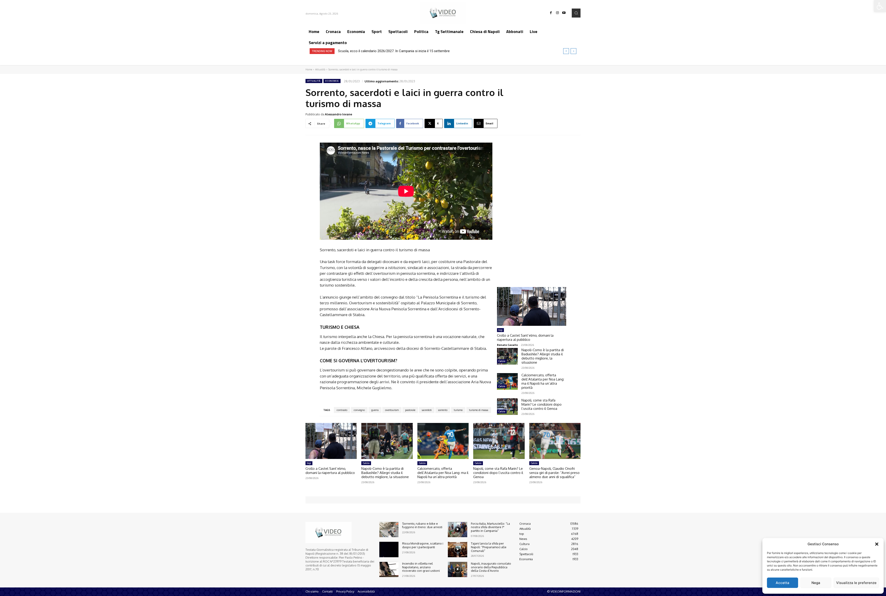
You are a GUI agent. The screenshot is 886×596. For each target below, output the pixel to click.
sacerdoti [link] (427, 410)
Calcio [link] (501, 361)
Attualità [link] (320, 69)
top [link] (500, 330)
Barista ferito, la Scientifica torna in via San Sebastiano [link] (379, 51)
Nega (815, 583)
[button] (876, 544)
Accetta (782, 583)
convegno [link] (359, 410)
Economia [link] (332, 81)
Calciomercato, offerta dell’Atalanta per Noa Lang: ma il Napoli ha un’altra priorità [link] (542, 381)
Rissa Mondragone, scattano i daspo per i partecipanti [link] (422, 545)
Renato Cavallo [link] (507, 345)
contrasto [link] (342, 410)
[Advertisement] (531, 207)
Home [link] (308, 69)
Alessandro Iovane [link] (338, 114)
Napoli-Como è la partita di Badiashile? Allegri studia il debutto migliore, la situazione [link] (542, 356)
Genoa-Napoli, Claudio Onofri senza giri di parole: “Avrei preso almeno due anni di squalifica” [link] (554, 472)
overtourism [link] (392, 410)
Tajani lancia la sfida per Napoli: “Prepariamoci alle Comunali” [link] (488, 547)
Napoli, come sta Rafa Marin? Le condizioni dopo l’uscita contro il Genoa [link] (541, 404)
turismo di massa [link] (478, 410)
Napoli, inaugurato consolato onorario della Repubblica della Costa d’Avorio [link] (491, 567)
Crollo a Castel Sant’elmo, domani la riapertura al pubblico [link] (525, 337)
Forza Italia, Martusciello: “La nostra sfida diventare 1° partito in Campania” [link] (490, 527)
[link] (880, 6)
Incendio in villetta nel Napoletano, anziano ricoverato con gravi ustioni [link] (421, 567)
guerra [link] (375, 410)
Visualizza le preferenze (856, 583)
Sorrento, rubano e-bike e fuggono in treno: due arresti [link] (422, 525)
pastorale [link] (410, 410)
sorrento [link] (442, 410)
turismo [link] (458, 410)
